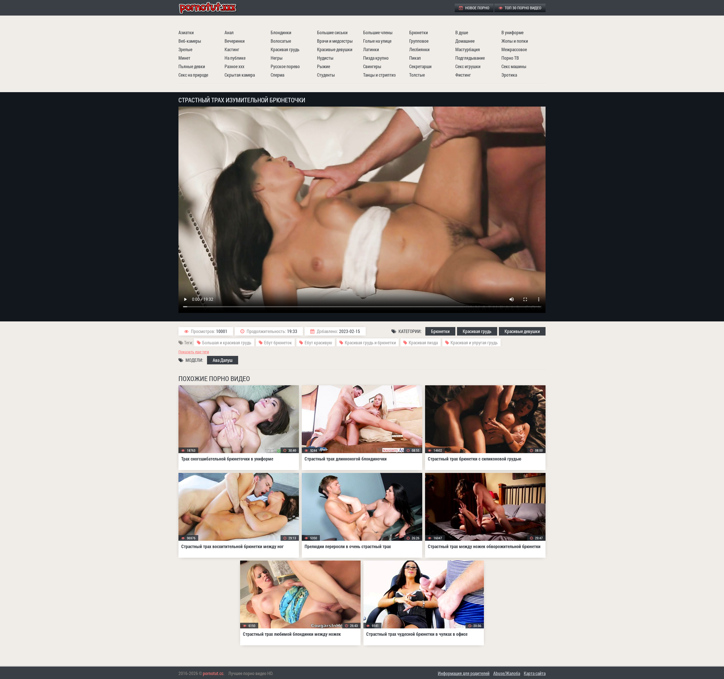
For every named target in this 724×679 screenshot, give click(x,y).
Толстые (417, 75)
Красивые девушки (334, 49)
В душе (461, 32)
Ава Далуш (222, 360)
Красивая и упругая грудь (474, 342)
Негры (277, 58)
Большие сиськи (332, 32)
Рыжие (323, 66)
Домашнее (465, 41)
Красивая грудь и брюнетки (370, 342)
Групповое (418, 41)
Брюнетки (418, 32)
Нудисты (325, 58)
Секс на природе (193, 75)
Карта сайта (535, 673)
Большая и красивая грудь (226, 342)
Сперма (277, 75)
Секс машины (513, 66)
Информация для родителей (464, 673)
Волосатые (281, 41)
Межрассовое (514, 49)
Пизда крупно (376, 58)
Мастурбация (467, 49)
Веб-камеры (189, 41)
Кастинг (232, 49)
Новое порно (476, 7)
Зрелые (185, 49)
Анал (229, 32)
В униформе (512, 32)
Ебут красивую (318, 342)
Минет (184, 58)
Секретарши (420, 66)
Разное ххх (234, 66)
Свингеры (372, 66)
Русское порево (285, 66)
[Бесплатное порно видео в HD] (212, 7)
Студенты (326, 75)
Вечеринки (235, 41)
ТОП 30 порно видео (522, 7)
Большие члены (378, 32)
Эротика (509, 75)
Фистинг (463, 75)
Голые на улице (377, 41)
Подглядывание (470, 58)
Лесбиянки (419, 49)
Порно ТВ (510, 58)
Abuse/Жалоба (506, 673)
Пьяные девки (191, 66)
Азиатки (186, 32)
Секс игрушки (467, 66)
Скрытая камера (240, 75)
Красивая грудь (285, 49)
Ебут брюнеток (278, 342)
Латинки (371, 49)
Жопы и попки (514, 41)
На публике (235, 58)
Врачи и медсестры (335, 41)
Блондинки (281, 32)
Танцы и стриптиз (379, 75)
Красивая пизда (423, 342)
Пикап (415, 58)
